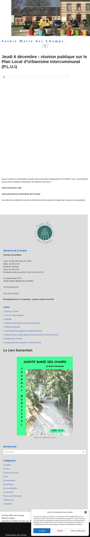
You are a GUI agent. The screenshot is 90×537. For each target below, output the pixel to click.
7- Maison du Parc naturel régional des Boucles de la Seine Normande (30, 335)
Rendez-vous (8, 500)
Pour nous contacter (11, 293)
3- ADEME (7, 319)
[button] (86, 512)
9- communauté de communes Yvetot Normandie (22, 343)
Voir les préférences (78, 531)
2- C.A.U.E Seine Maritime (13, 315)
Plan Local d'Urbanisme (12, 496)
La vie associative (10, 488)
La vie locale (8, 492)
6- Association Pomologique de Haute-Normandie (22, 331)
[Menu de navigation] (45, 46)
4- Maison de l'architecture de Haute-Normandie (21, 323)
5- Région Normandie (11, 327)
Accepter (42, 531)
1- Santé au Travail (10, 311)
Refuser (60, 531)
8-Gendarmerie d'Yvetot (12, 339)
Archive (6, 469)
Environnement (9, 480)
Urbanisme (7, 504)
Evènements (8, 484)
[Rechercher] (83, 452)
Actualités (7, 465)
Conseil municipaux (11, 473)
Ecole (5, 476)
